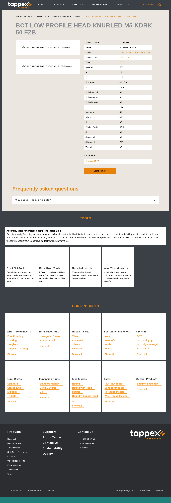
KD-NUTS (41, 16)
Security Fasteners (148, 383)
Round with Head (82, 388)
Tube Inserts (80, 379)
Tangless (13, 344)
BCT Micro (143, 348)
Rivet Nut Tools (16, 268)
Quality (47, 453)
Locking (12, 340)
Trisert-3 (77, 344)
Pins (107, 348)
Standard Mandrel (50, 383)
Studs (108, 344)
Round (76, 383)
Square (76, 392)
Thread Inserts (81, 331)
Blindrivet (11, 439)
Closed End (14, 388)
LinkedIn (84, 448)
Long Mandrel (48, 388)
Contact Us (50, 442)
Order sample (100, 171)
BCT (49, 16)
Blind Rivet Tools (50, 268)
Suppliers (49, 431)
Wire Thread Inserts (116, 268)
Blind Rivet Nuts (49, 331)
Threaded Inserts (82, 268)
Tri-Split (12, 396)
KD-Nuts (141, 331)
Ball (42, 392)
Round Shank (48, 340)
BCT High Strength (148, 344)
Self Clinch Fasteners (117, 331)
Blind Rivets (14, 379)
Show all (12, 354)
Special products (147, 379)
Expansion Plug (14, 465)
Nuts (108, 336)
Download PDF (92, 161)
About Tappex (52, 437)
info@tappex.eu (87, 443)
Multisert (77, 348)
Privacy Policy (34, 490)
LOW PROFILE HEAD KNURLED (68, 16)
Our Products (85, 306)
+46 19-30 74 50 (87, 439)
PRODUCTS (29, 16)
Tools (107, 379)
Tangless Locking (18, 348)
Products (14, 431)
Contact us (85, 431)
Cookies (50, 490)
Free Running (15, 336)
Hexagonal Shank (50, 336)
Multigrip (12, 392)
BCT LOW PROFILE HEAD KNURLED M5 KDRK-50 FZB (111, 16)
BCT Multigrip (145, 340)
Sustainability (52, 448)
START (19, 16)
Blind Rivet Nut (14, 443)
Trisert (76, 336)
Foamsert (78, 340)
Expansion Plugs (49, 379)
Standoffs (110, 340)
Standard (13, 383)
